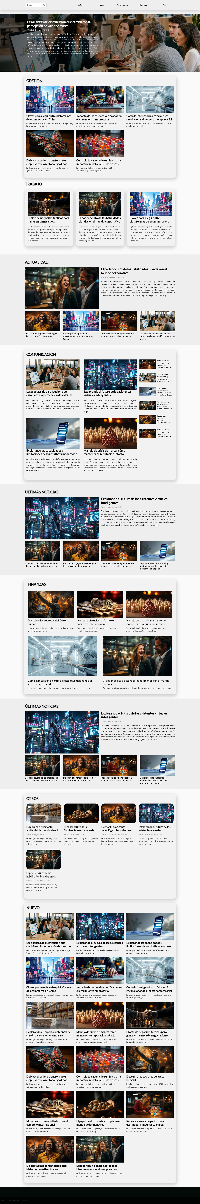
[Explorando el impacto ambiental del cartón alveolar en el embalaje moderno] (43, 813)
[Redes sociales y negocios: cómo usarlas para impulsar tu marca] (119, 321)
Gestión (80, 5)
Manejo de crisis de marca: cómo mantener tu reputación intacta (104, 452)
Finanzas (143, 5)
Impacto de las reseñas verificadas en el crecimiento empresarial (99, 117)
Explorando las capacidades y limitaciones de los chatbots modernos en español (52, 454)
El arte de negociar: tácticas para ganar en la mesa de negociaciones (48, 221)
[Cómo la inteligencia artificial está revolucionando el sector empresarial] (150, 99)
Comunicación (122, 5)
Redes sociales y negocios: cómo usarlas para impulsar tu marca (117, 335)
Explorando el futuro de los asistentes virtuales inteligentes (107, 393)
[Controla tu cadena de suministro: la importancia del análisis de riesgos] (100, 143)
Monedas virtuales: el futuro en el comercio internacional (97, 622)
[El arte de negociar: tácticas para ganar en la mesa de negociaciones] (49, 204)
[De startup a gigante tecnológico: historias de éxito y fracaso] (42, 321)
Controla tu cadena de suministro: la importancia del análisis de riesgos (98, 162)
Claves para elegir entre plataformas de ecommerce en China (48, 117)
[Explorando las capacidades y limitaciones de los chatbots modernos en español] (53, 433)
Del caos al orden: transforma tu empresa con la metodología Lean (46, 162)
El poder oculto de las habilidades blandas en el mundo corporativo (100, 219)
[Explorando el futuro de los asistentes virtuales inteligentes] (110, 374)
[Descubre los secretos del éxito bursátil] (51, 604)
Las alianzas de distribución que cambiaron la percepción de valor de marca (59, 24)
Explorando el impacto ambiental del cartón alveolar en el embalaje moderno (43, 830)
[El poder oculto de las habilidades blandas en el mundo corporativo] (100, 204)
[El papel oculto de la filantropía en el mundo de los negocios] (81, 813)
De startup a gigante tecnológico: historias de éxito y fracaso (41, 335)
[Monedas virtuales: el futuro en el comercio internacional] (100, 604)
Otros (164, 5)
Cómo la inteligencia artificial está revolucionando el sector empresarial (149, 117)
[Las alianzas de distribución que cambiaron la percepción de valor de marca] (157, 321)
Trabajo (101, 5)
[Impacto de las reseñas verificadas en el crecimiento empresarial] (100, 99)
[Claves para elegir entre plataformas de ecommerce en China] (50, 99)
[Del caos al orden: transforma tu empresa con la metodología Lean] (50, 143)
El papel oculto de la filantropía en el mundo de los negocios (81, 830)
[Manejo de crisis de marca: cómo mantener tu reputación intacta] (110, 433)
